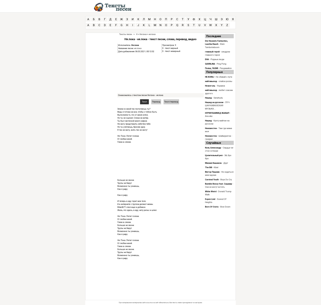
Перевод (156, 102)
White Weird (210, 191)
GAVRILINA (210, 64)
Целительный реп (214, 155)
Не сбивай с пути (224, 77)
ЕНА (207, 59)
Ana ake (208, 116)
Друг (225, 163)
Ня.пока (143, 34)
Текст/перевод (171, 102)
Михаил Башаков (213, 163)
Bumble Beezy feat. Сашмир (218, 184)
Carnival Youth (212, 179)
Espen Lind (210, 199)
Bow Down (225, 206)
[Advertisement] (160, 73)
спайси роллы (225, 81)
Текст (144, 102)
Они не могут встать (215, 187)
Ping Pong (221, 64)
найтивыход (211, 81)
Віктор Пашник (212, 172)
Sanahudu (218, 98)
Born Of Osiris (212, 207)
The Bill (208, 167)
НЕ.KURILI (209, 77)
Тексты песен (125, 34)
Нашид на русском (214, 102)
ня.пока (152, 34)
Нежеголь (210, 86)
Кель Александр (213, 148)
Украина (221, 85)
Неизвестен (211, 128)
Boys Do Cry (226, 179)
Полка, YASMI (211, 68)
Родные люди (217, 59)
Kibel (216, 167)
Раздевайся (225, 68)
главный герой (212, 52)
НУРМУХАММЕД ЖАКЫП (217, 113)
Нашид (208, 98)
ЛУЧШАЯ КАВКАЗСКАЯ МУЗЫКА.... (217, 105)
